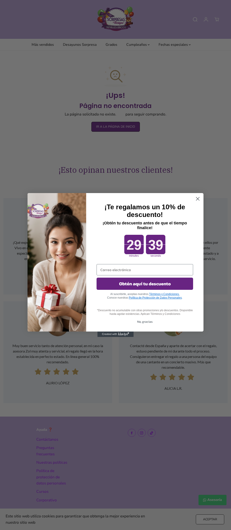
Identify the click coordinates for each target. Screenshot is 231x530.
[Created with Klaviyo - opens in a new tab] (115, 334)
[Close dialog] (198, 199)
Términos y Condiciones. (164, 294)
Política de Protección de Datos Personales (155, 297)
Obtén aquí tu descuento (145, 283)
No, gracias (145, 321)
